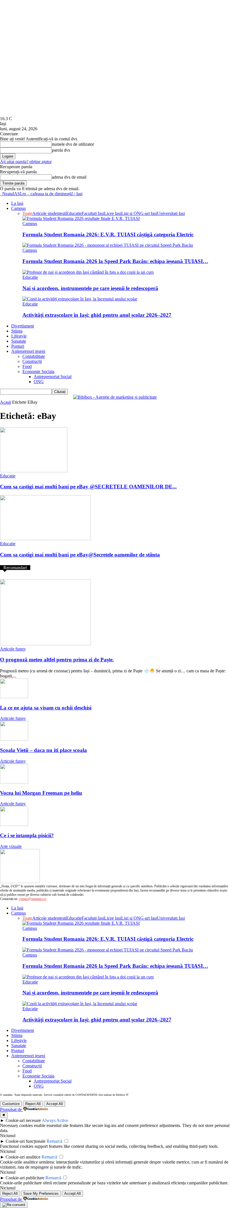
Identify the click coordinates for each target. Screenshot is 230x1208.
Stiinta (16, 331)
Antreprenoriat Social (53, 376)
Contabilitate (33, 356)
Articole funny (13, 648)
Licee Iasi (112, 213)
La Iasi (17, 203)
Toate (27, 213)
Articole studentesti (49, 213)
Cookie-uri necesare (23, 1120)
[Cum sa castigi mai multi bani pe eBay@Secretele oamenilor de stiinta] (45, 538)
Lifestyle (19, 336)
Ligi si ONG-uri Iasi (139, 213)
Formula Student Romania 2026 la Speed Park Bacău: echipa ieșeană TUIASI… (115, 261)
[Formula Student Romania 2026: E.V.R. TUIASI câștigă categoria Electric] (81, 218)
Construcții (32, 361)
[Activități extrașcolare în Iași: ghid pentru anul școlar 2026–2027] (79, 299)
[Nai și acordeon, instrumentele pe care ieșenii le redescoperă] (88, 272)
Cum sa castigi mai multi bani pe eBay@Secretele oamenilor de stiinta (80, 555)
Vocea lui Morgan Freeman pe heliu (41, 793)
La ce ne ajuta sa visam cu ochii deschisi (45, 708)
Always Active (55, 1120)
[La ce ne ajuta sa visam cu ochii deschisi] (14, 696)
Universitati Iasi (171, 213)
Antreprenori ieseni (28, 351)
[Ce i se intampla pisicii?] (14, 824)
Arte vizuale (11, 846)
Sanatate (18, 341)
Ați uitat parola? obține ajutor (26, 161)
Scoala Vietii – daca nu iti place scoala (43, 750)
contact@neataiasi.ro (32, 899)
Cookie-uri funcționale (25, 1141)
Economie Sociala (38, 371)
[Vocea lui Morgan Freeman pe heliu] (14, 782)
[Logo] (0, 193)
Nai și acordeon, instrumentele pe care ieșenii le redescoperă (90, 288)
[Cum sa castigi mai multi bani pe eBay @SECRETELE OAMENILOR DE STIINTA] (33, 470)
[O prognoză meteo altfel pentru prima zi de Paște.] (45, 643)
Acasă (5, 402)
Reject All (33, 1104)
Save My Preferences (41, 1193)
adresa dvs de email (69, 177)
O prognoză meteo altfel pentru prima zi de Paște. (57, 660)
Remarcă (54, 1141)
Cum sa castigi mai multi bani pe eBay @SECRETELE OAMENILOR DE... (88, 487)
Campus (18, 208)
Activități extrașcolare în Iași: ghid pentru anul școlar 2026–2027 (96, 315)
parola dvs (61, 150)
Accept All (54, 1104)
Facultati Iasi (93, 213)
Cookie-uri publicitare (25, 1177)
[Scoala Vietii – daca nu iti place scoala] (14, 739)
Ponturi (17, 346)
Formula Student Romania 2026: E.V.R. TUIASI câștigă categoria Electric (108, 234)
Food (27, 366)
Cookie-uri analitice (23, 1157)
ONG (39, 381)
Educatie (74, 213)
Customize (11, 1104)
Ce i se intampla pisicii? (27, 835)
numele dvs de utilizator (73, 144)
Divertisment (22, 326)
